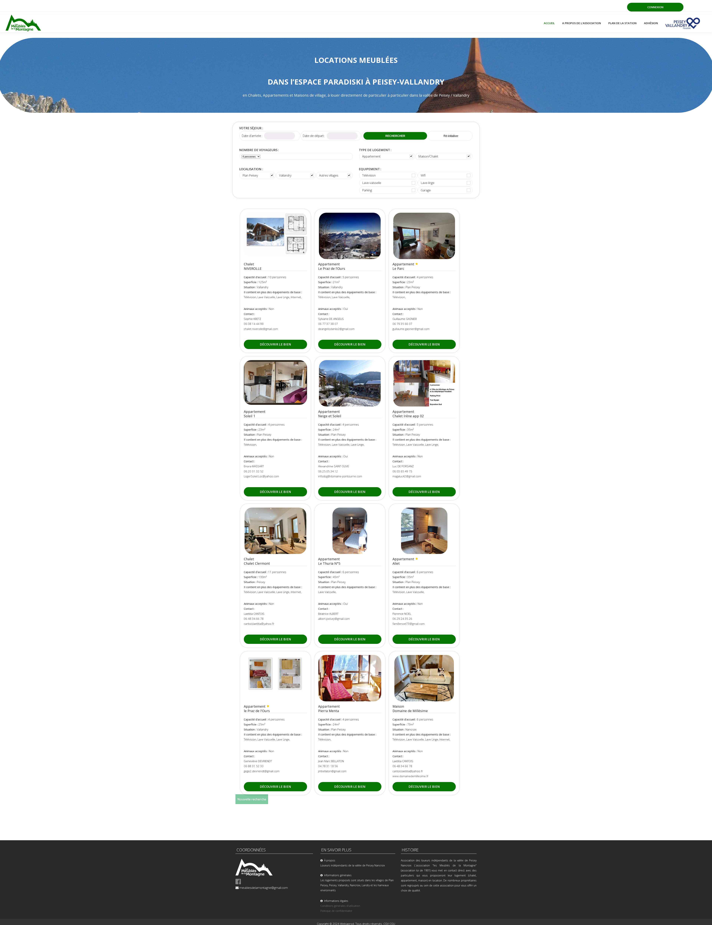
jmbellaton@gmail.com (332, 771)
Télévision (369, 175)
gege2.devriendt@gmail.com (261, 771)
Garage (426, 190)
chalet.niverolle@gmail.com (261, 329)
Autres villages (328, 175)
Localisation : (251, 169)
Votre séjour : (251, 128)
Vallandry (285, 175)
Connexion (655, 7)
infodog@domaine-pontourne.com (340, 476)
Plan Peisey (250, 175)
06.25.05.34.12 (328, 471)
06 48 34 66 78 (253, 618)
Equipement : (370, 169)
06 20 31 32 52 (253, 471)
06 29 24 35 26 (402, 618)
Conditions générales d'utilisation (340, 906)
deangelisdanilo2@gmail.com (336, 329)
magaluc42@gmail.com (407, 476)
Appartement (371, 156)
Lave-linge (427, 183)
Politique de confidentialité (336, 911)
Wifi (423, 175)
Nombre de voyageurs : (259, 150)
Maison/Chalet (428, 156)
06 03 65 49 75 (402, 471)
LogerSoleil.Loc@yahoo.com (261, 476)
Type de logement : (375, 150)
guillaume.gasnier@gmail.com (411, 329)
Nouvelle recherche (251, 799)
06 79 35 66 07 (402, 324)
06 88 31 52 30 (253, 766)
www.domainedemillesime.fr (410, 776)
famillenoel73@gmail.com (409, 624)
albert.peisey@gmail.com (334, 618)
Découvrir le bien (275, 344)
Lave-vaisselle (371, 183)
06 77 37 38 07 (328, 324)
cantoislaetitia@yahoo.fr (259, 624)
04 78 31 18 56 (328, 766)
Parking (367, 190)
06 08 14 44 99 (253, 324)
